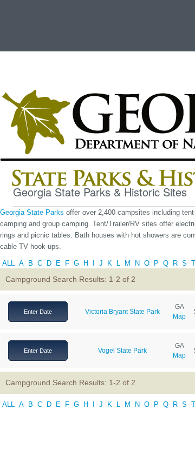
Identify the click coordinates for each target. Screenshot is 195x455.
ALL (8, 263)
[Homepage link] (23, 23)
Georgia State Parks (33, 212)
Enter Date (38, 311)
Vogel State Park (122, 350)
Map (179, 316)
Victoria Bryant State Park (122, 311)
